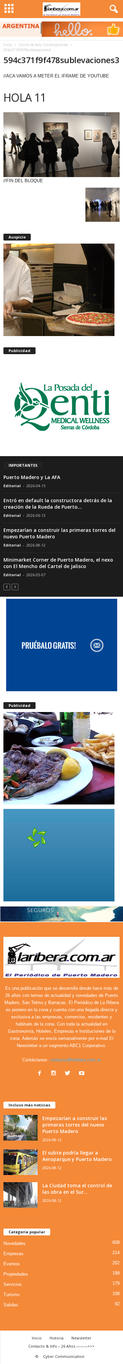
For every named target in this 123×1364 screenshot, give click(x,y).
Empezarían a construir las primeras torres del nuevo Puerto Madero (74, 1124)
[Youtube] (82, 1073)
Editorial (12, 485)
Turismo (11, 1294)
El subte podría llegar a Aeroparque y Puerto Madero (77, 1155)
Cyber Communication (63, 1356)
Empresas (13, 1253)
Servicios (12, 1284)
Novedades (14, 1243)
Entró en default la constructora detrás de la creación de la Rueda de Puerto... (57, 503)
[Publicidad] (61, 405)
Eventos (11, 1263)
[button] (112, 9)
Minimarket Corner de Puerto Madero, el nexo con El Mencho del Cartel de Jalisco (58, 562)
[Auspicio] (61, 290)
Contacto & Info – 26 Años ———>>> (61, 1346)
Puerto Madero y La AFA (31, 477)
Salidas (10, 1304)
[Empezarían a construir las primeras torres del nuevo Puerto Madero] (20, 1128)
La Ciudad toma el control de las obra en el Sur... (77, 1188)
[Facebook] (41, 1073)
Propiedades (15, 1274)
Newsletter (81, 1337)
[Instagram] (55, 1073)
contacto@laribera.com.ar (75, 1059)
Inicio (7, 44)
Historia (57, 1337)
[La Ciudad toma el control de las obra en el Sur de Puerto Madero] (20, 1195)
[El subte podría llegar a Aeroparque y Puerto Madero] (20, 1162)
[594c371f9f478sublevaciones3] (61, 144)
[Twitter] (69, 1073)
